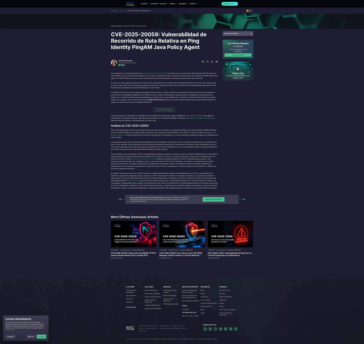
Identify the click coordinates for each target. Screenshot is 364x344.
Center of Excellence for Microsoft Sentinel (189, 291)
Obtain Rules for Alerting (152, 293)
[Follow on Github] (210, 329)
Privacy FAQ (142, 331)
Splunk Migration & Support (190, 301)
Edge (196, 316)
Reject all (31, 336)
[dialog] (26, 328)
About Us (222, 293)
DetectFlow (129, 302)
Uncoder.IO (185, 309)
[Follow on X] (212, 61)
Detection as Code (206, 306)
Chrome (184, 316)
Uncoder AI (129, 299)
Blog (121, 10)
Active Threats (205, 300)
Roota (202, 309)
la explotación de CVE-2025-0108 (155, 73)
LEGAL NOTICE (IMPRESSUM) (147, 328)
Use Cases (162, 3)
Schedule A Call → (229, 4)
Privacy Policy (9, 329)
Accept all (41, 336)
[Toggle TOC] (251, 33)
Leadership (222, 300)
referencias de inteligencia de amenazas (200, 118)
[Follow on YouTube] (215, 329)
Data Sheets (204, 297)
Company (193, 3)
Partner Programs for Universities (225, 314)
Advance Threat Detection (153, 297)
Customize (10, 336)
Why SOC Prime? (224, 290)
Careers (221, 303)
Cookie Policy (165, 326)
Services (172, 3)
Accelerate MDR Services (152, 305)
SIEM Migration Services (170, 304)
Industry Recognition (225, 297)
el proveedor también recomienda (144, 159)
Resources (182, 3)
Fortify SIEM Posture (151, 290)
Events (203, 293)
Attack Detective (133, 180)
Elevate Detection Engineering (150, 301)
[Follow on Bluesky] (236, 329)
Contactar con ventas (164, 109)
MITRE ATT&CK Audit (169, 295)
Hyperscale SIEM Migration (153, 308)
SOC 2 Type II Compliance (227, 309)
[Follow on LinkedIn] (202, 61)
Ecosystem (154, 3)
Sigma (203, 313)
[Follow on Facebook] (207, 61)
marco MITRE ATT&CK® (194, 116)
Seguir (122, 65)
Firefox (191, 316)
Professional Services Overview (170, 291)
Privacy (221, 306)
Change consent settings (148, 326)
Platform (144, 3)
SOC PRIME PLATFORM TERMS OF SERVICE (173, 328)
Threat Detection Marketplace (131, 291)
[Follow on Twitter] (231, 329)
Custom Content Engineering (168, 300)
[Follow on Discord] (216, 61)
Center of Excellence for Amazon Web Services (189, 296)
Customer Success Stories (209, 303)
